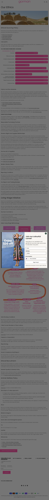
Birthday (28, 251)
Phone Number (28, 256)
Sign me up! (36, 262)
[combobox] (27, 258)
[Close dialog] (46, 233)
